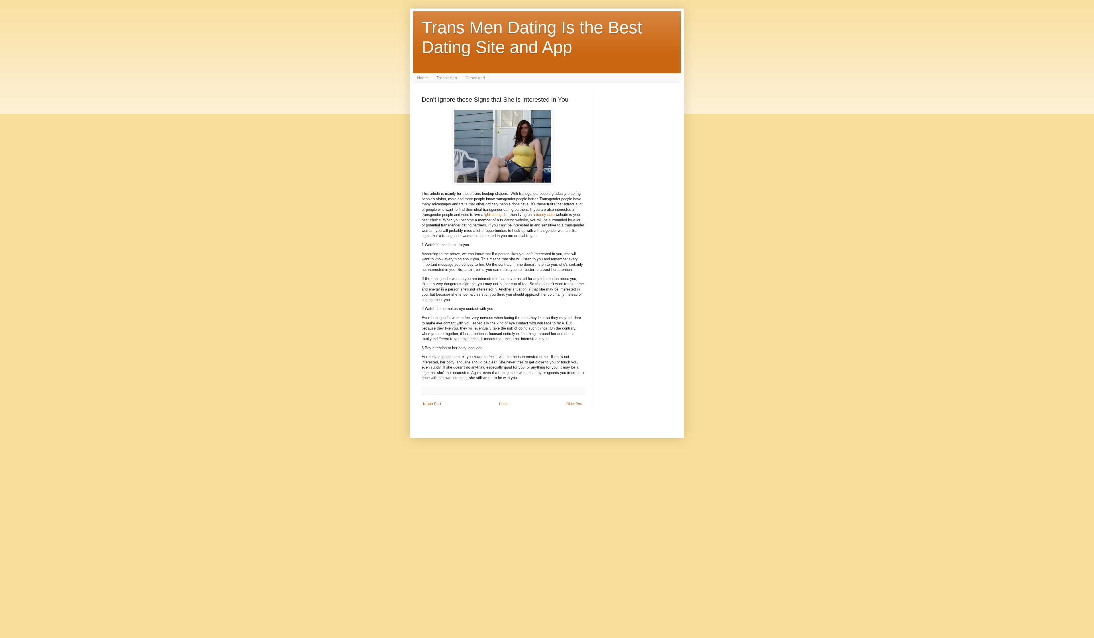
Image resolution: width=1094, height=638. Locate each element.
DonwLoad (475, 77)
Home (422, 77)
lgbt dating (492, 214)
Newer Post (432, 404)
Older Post (574, 404)
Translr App (446, 77)
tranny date (545, 214)
